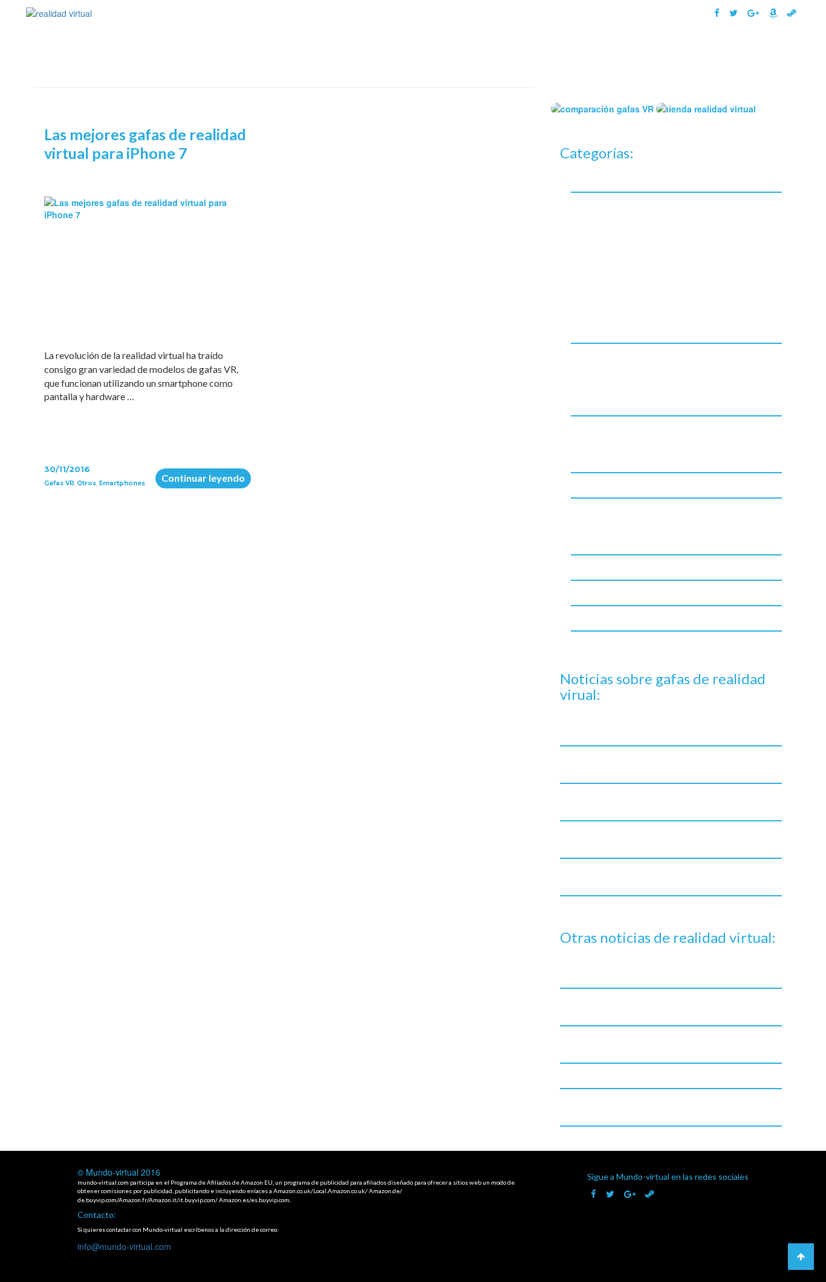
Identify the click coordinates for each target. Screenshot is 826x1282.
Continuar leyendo (206, 478)
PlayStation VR (611, 313)
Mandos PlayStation (622, 458)
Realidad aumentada (612, 593)
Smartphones (122, 483)
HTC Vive (600, 266)
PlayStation (605, 540)
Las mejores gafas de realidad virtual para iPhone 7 (145, 143)
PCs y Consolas (601, 510)
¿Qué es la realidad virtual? (455, 53)
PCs (589, 524)
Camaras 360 (597, 179)
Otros (86, 483)
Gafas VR (556, 53)
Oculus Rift (603, 281)
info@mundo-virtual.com (124, 1246)
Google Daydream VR (624, 234)
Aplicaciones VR (613, 369)
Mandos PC (604, 442)
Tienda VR (759, 53)
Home (362, 53)
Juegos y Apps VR (605, 356)
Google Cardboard (619, 218)
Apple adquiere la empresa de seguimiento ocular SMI (667, 1075)
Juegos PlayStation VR (626, 401)
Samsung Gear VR (616, 328)
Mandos (587, 428)
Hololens (599, 250)
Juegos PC (601, 385)
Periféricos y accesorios (618, 567)
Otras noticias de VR (613, 485)
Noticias (698, 53)
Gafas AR (628, 53)
